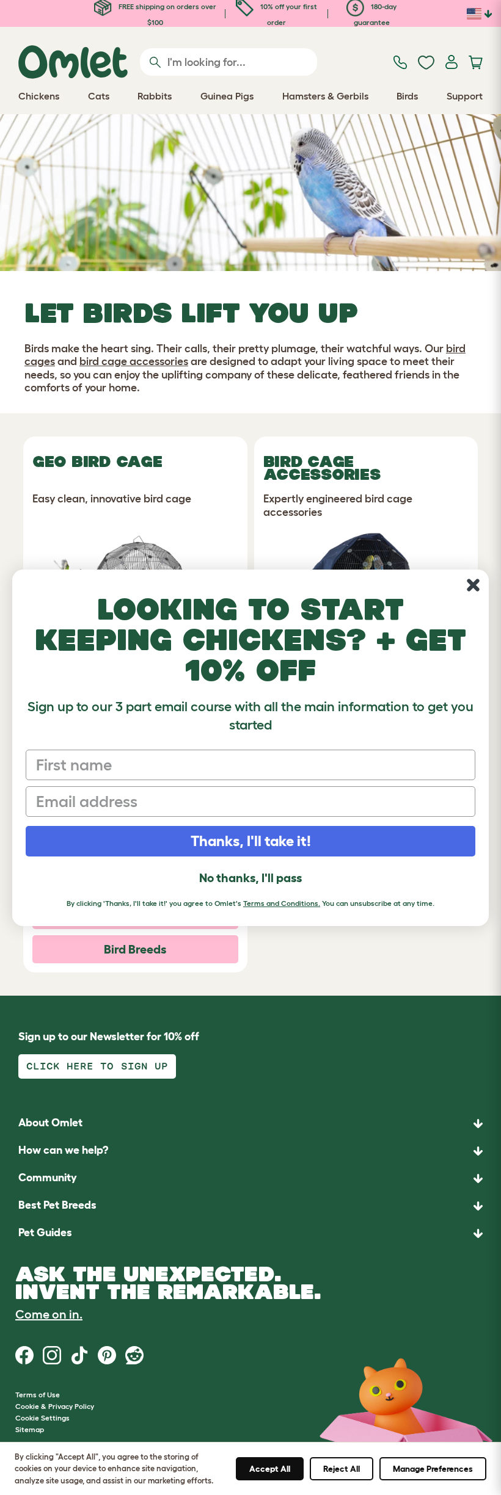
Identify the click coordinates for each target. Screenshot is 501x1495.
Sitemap (29, 1429)
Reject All (341, 1469)
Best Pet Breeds (57, 1205)
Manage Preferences (433, 1469)
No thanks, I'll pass (250, 878)
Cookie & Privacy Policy (54, 1406)
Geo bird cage (97, 461)
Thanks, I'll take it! (251, 841)
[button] (250, 1233)
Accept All (269, 1469)
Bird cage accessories (322, 468)
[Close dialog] (473, 585)
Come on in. (48, 1314)
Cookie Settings (42, 1418)
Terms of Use (37, 1395)
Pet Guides (45, 1232)
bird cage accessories (133, 361)
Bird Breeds (135, 949)
